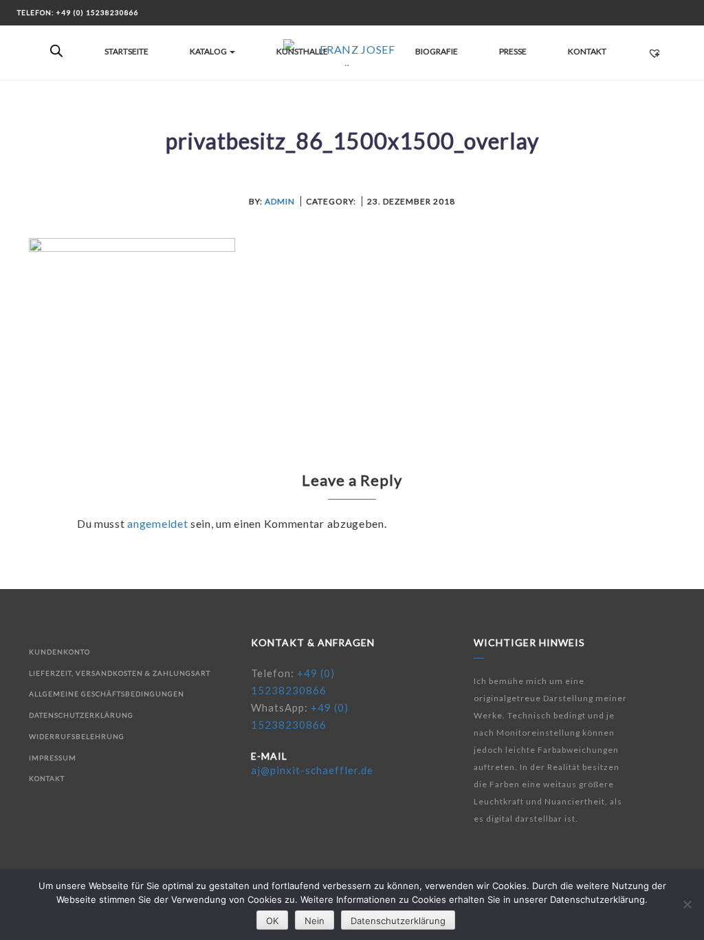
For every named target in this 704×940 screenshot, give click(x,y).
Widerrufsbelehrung (76, 736)
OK (272, 920)
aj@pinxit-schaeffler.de (312, 770)
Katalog (209, 51)
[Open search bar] (56, 51)
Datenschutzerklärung (81, 715)
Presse (513, 51)
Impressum (52, 758)
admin (280, 201)
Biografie (436, 51)
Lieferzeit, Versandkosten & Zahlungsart (119, 673)
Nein (314, 920)
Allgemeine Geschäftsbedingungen (106, 694)
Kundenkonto (59, 652)
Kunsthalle (302, 51)
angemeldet (157, 523)
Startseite (126, 51)
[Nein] (687, 904)
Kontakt (587, 51)
